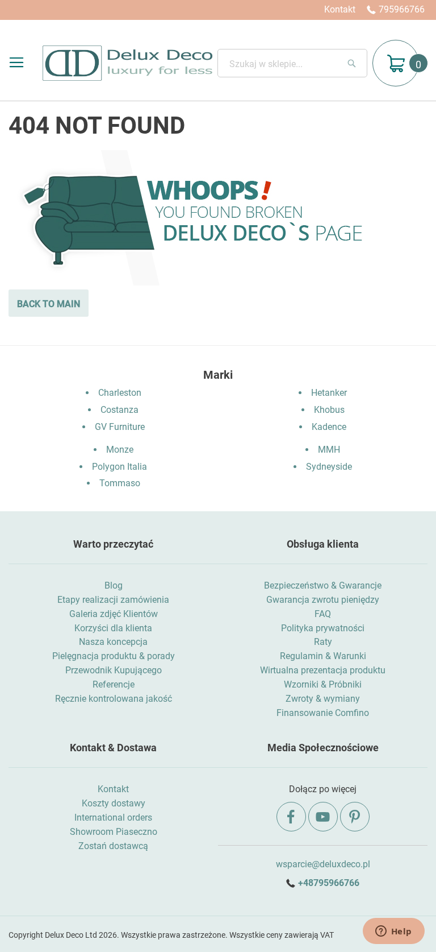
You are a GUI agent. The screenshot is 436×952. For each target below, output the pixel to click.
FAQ (323, 614)
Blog (113, 585)
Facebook (291, 816)
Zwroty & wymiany (323, 698)
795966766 (402, 9)
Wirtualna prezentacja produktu (322, 670)
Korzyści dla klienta (113, 628)
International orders (113, 817)
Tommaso (119, 483)
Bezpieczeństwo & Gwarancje (323, 585)
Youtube (323, 816)
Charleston (119, 392)
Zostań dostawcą (113, 846)
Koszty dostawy (113, 803)
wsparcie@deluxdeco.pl (323, 864)
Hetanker (329, 392)
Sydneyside (329, 466)
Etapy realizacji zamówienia (113, 599)
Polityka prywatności (322, 628)
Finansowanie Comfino (322, 712)
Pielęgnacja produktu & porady (113, 656)
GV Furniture (120, 426)
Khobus (329, 409)
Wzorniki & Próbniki (323, 684)
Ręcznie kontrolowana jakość (113, 698)
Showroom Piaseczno (113, 831)
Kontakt (339, 9)
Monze (119, 449)
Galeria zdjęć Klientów (113, 614)
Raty (323, 641)
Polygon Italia (119, 466)
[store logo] (127, 63)
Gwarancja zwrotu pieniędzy (322, 599)
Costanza (119, 409)
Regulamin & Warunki (323, 656)
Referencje (114, 684)
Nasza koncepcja (113, 641)
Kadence (329, 426)
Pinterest (355, 816)
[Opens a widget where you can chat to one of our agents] (393, 932)
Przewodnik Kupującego (113, 670)
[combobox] (292, 63)
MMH (329, 449)
